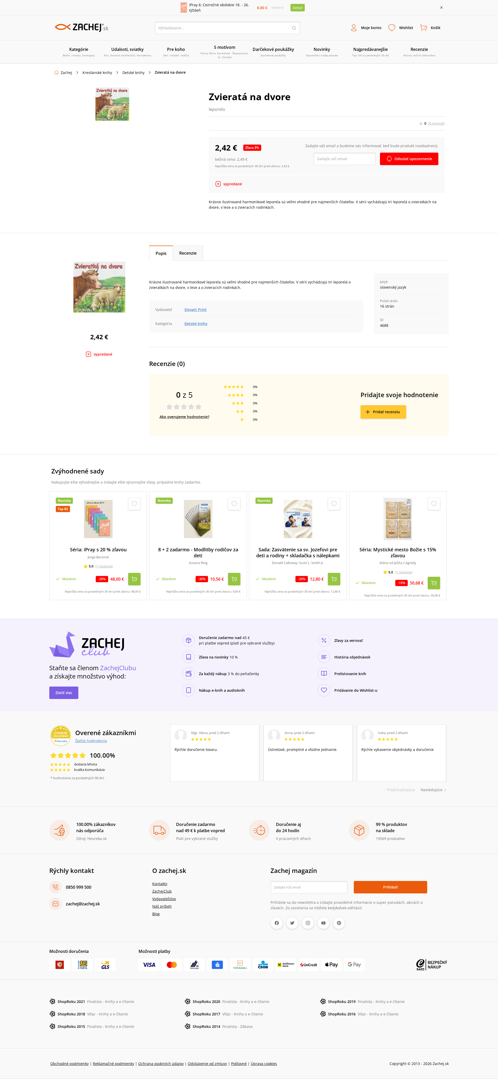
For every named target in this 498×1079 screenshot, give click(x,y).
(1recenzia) (104, 566)
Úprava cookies (264, 1063)
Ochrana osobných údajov (161, 1063)
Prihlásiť (390, 887)
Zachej (66, 72)
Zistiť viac (64, 692)
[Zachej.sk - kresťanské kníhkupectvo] (81, 28)
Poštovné (239, 1063)
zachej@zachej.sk (83, 904)
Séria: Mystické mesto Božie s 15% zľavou (397, 552)
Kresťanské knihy (97, 72)
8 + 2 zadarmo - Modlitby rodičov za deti (198, 552)
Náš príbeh (162, 906)
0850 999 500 (78, 887)
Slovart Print (195, 309)
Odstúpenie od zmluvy (207, 1063)
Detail (298, 7)
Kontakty (159, 883)
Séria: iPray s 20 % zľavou (98, 550)
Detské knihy (133, 72)
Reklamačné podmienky (113, 1063)
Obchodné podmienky (69, 1063)
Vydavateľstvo (164, 898)
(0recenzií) (436, 123)
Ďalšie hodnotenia (91, 740)
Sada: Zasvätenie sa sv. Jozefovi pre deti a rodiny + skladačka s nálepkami (298, 552)
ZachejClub (162, 891)
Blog (156, 913)
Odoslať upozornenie (413, 158)
